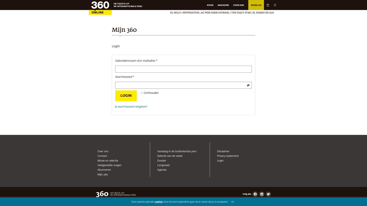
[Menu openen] (275, 5)
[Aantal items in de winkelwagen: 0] (268, 5)
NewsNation (186, 13)
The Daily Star (236, 13)
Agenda (161, 170)
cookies (159, 202)
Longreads (163, 165)
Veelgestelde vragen (109, 165)
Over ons (102, 151)
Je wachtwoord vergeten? (131, 106)
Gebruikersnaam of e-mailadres (140, 60)
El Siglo (171, 13)
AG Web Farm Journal (210, 13)
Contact (102, 156)
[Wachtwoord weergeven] (248, 85)
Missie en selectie (107, 161)
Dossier (161, 161)
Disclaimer (223, 151)
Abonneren (104, 170)
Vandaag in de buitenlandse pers (177, 151)
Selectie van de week (169, 156)
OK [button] (232, 202)
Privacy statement (228, 156)
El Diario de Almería (261, 13)
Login (126, 95)
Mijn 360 (102, 174)
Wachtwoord (129, 77)
